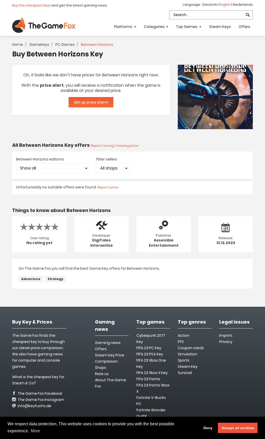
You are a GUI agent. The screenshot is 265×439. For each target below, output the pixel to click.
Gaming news (108, 342)
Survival (185, 372)
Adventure (30, 279)
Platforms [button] (123, 26)
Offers (244, 26)
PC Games (65, 44)
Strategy (55, 279)
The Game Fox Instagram (40, 399)
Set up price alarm (91, 102)
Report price (108, 187)
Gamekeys (39, 44)
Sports (183, 360)
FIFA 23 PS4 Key (149, 354)
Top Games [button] (187, 26)
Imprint (225, 335)
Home (17, 44)
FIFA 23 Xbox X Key (152, 372)
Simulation (187, 354)
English (225, 4)
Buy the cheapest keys (31, 5)
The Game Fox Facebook (39, 393)
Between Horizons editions (40, 159)
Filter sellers (106, 159)
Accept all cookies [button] (238, 428)
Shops (100, 367)
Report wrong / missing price (114, 145)
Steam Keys (220, 26)
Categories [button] (154, 26)
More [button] (35, 431)
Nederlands (243, 4)
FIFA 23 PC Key (148, 347)
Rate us (102, 373)
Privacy (225, 341)
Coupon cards (191, 347)
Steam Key (187, 366)
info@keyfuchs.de (34, 405)
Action (183, 335)
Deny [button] (207, 428)
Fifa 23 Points (148, 379)
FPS (181, 341)
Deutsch (210, 4)
